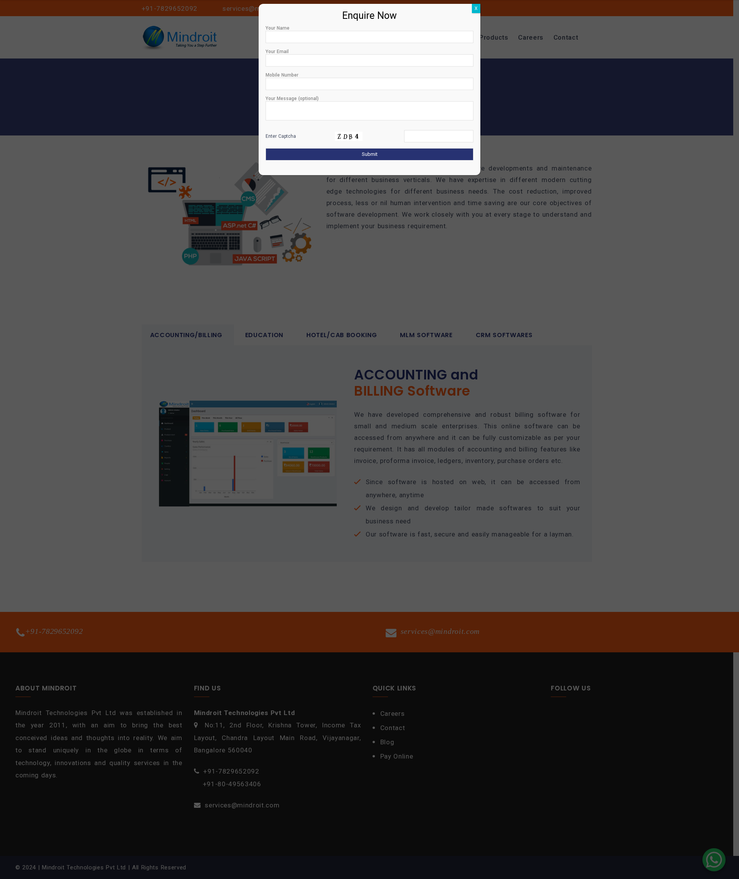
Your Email (277, 51)
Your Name (277, 28)
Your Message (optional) (292, 98)
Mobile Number (282, 75)
